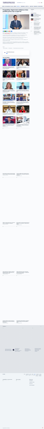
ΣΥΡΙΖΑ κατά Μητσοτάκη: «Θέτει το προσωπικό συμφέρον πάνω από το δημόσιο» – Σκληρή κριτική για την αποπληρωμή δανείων (22, 272)
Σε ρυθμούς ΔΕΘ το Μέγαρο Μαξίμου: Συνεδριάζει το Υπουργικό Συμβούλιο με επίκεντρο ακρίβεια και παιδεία (22, 321)
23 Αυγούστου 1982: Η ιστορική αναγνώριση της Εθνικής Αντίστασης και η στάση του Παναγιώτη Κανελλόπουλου (8, 321)
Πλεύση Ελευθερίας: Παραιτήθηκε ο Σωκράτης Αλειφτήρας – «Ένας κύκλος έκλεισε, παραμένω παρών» (8, 79)
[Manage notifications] (42, 427)
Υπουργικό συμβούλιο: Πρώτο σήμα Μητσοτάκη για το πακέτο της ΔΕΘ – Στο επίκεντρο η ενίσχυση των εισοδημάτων (22, 174)
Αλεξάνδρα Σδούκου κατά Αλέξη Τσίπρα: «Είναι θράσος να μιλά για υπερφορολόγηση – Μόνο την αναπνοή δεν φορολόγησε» (8, 68)
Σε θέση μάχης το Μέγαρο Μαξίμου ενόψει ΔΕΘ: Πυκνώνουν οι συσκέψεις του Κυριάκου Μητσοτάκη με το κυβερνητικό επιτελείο (22, 103)
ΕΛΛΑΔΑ (11, 6)
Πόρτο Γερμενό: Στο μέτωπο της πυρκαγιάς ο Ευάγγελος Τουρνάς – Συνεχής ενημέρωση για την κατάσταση (38, 350)
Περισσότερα (40, 6)
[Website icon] (6, 53)
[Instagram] (39, 2)
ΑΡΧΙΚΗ (3, 6)
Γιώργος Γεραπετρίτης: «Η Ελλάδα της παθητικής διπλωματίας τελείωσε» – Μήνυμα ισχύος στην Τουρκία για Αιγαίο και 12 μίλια (8, 272)
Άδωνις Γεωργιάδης (7, 33)
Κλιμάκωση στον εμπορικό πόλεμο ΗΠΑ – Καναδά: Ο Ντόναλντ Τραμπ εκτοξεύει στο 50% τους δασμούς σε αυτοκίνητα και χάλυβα (37, 32)
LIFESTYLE (27, 6)
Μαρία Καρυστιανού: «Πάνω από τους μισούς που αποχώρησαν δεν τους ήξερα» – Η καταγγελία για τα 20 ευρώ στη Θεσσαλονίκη (9, 91)
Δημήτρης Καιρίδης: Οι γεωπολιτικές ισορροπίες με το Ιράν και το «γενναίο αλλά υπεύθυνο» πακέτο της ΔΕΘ (22, 91)
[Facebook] (38, 2)
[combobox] (35, 11)
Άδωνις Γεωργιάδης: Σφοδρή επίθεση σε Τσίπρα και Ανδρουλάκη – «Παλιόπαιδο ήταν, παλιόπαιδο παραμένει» (9, 125)
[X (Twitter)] (41, 2)
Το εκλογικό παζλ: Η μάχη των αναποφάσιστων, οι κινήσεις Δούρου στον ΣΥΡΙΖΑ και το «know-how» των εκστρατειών (22, 125)
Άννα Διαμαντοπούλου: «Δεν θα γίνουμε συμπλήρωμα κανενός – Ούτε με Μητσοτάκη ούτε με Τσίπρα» (22, 68)
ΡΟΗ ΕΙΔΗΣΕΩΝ (7, 6)
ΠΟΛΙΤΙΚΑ (18, 6)
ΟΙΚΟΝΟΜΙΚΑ (23, 6)
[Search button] (40, 10)
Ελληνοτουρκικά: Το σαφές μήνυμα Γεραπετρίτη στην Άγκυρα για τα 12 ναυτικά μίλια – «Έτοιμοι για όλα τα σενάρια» (22, 223)
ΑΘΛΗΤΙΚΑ (31, 6)
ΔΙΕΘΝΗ (15, 6)
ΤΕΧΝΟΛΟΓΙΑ (36, 6)
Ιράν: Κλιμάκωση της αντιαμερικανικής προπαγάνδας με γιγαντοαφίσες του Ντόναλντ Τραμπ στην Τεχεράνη (18, 350)
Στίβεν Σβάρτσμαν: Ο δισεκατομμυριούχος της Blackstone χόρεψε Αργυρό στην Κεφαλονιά (28, 349)
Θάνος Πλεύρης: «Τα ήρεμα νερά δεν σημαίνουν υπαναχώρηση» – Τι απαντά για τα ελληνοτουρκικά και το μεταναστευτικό (9, 103)
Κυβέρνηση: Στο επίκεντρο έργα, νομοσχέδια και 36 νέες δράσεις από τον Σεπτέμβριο (8, 350)
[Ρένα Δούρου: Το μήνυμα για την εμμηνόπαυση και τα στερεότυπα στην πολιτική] (22, 109)
